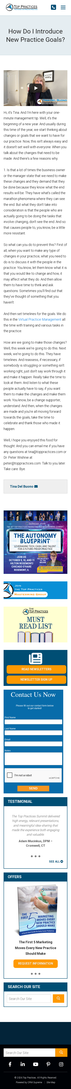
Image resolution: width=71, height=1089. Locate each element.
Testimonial (20, 801)
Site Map (51, 1082)
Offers (15, 877)
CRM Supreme (35, 1082)
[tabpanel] (36, 831)
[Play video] (36, 88)
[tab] (32, 856)
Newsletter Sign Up (36, 679)
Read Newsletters (36, 669)
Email (7, 739)
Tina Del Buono (21, 486)
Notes (8, 750)
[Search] (58, 998)
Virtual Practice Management (39, 319)
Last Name (10, 728)
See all (54, 861)
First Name (10, 717)
